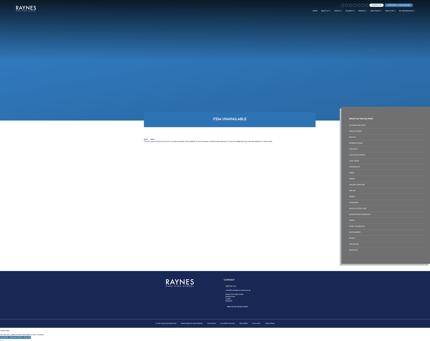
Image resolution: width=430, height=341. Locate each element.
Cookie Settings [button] (269, 323)
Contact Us (376, 5)
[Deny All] (3, 340)
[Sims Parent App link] (362, 5)
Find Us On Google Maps (237, 307)
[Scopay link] (354, 5)
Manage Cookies (16, 337)
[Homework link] (350, 5)
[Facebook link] (342, 5)
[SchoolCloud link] (358, 5)
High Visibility (243, 323)
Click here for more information (56, 335)
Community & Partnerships (399, 5)
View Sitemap (211, 323)
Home (146, 139)
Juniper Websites (197, 323)
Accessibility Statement (227, 323)
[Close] (1, 340)
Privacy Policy (256, 323)
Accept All (4, 337)
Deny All (27, 337)
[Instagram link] (346, 5)
